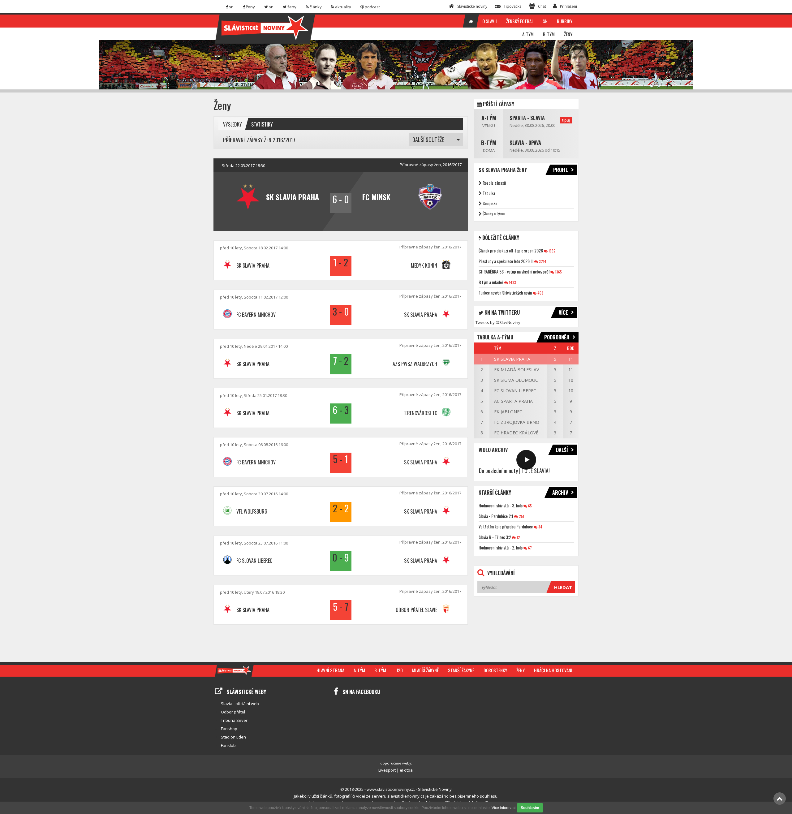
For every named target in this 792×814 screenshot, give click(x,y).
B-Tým (488, 143)
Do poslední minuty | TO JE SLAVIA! (514, 471)
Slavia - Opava (525, 142)
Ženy (520, 670)
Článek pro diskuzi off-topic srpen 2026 (511, 250)
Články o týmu (494, 213)
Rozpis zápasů (494, 182)
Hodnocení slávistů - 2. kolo (501, 547)
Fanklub (228, 745)
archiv (560, 492)
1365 (558, 271)
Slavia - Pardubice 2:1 (496, 516)
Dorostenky (495, 670)
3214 (542, 261)
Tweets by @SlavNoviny (498, 322)
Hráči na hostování (553, 670)
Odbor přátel (233, 712)
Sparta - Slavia (527, 118)
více (563, 312)
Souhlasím (530, 808)
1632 (552, 250)
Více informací (503, 808)
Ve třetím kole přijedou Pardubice (506, 526)
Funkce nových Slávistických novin (505, 292)
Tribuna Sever (234, 720)
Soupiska (490, 203)
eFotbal (407, 770)
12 (518, 537)
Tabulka (489, 193)
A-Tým (488, 118)
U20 (399, 670)
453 (539, 292)
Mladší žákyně (425, 670)
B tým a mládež (491, 282)
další (562, 450)
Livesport (387, 770)
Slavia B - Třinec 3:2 (495, 537)
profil (560, 170)
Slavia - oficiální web (240, 703)
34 (539, 526)
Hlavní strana (330, 670)
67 (529, 547)
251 (521, 516)
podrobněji (557, 337)
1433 (512, 282)
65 (529, 505)
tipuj (566, 120)
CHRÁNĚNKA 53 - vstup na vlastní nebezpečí (514, 271)
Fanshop (229, 728)
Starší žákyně (461, 670)
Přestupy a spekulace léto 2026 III (506, 261)
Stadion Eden (233, 737)
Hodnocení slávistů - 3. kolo (501, 505)
